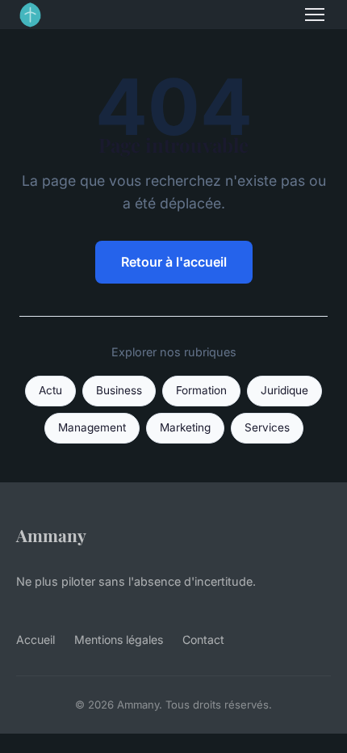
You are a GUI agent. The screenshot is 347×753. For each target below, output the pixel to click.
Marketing (185, 427)
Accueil (35, 639)
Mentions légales (118, 639)
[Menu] (315, 14)
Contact (203, 639)
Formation (201, 390)
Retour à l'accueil (174, 262)
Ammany (51, 535)
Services (267, 427)
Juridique (284, 390)
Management (92, 427)
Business (119, 390)
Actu (50, 390)
